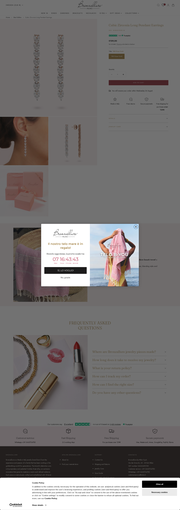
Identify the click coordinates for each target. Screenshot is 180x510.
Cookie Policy (51, 498)
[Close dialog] (136, 227)
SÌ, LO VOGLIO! (66, 270)
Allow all (159, 484)
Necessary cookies (159, 492)
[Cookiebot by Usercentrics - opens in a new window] (16, 505)
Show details (37, 505)
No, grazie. (66, 277)
